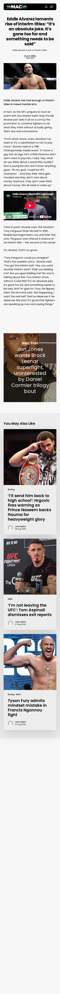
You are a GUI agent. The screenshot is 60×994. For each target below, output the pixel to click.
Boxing (11, 489)
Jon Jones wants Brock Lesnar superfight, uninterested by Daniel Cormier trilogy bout (30, 367)
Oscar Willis (30, 55)
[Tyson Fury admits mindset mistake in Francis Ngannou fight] (30, 682)
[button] (51, 6)
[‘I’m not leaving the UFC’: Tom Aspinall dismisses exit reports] (30, 584)
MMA (10, 599)
